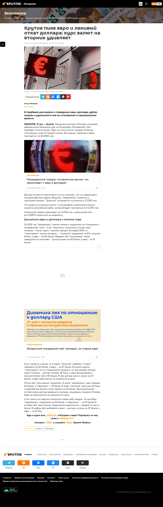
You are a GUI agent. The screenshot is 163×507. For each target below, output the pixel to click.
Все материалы (29, 106)
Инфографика (34, 344)
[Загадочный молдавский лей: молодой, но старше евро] (62, 325)
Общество (68, 454)
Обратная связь (56, 481)
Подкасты (114, 454)
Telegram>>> (66, 418)
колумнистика (141, 454)
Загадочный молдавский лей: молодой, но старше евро (62, 348)
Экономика (33, 175)
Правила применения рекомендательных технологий (25, 481)
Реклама (40, 478)
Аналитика (126, 454)
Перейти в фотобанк (57, 91)
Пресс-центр (63, 478)
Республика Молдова (86, 454)
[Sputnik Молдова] (12, 6)
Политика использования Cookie (114, 478)
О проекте (7, 478)
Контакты (51, 478)
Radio (69, 422)
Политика (42, 454)
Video (49, 422)
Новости (39, 428)
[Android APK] (10, 490)
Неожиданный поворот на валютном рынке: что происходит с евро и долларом (58, 181)
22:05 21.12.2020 (31, 43)
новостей (51, 415)
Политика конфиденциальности (85, 478)
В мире (155, 454)
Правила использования (24, 478)
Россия (102, 454)
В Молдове (49, 428)
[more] (96, 187)
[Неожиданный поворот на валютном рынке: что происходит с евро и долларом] (62, 156)
